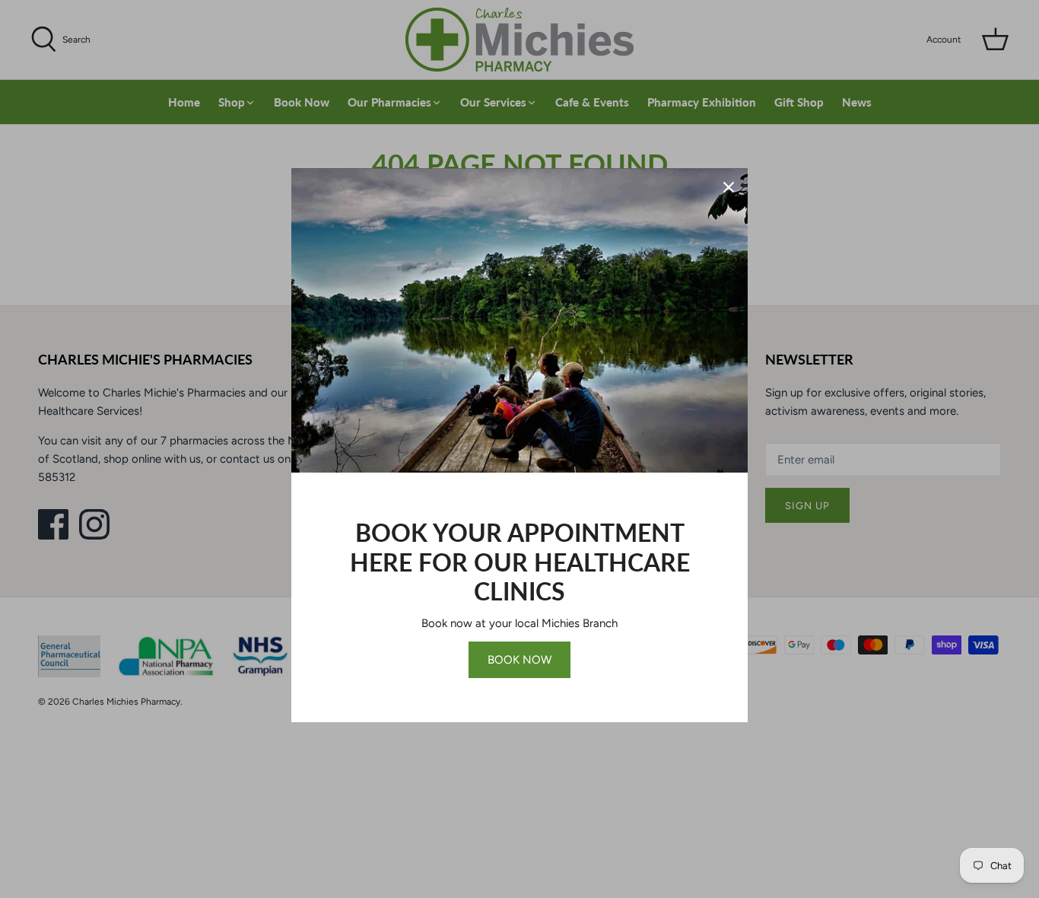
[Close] (728, 187)
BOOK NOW (519, 660)
